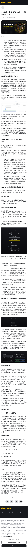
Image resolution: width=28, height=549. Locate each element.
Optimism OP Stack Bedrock (11, 44)
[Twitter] (7, 501)
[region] (14, 533)
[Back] (2, 7)
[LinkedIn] (11, 501)
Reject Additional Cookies (14, 542)
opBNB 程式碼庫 (5, 460)
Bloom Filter (19, 263)
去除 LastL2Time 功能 (7, 453)
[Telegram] (16, 501)
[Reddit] (21, 501)
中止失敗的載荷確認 (6, 457)
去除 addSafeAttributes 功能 (9, 450)
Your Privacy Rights (14, 539)
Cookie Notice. (8, 536)
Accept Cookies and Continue (14, 545)
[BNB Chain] (6, 2)
